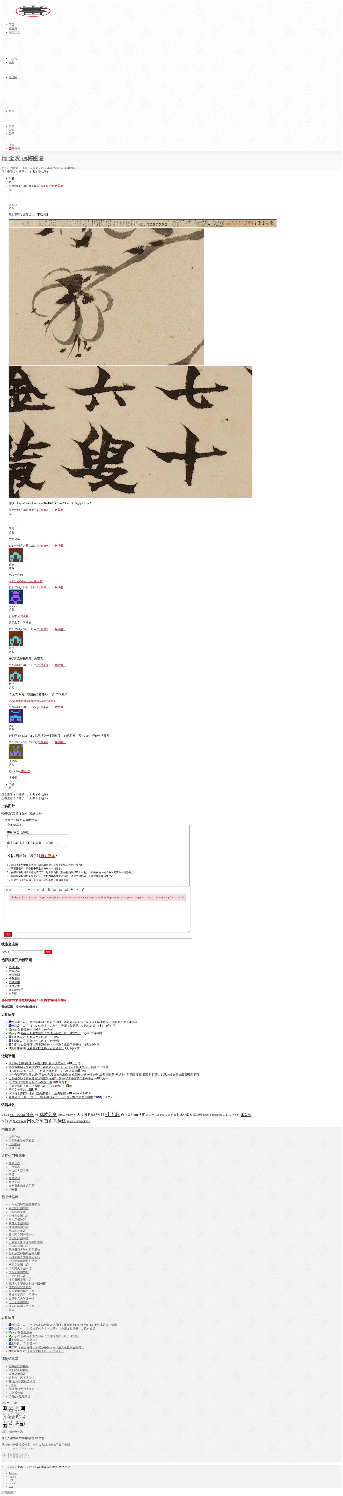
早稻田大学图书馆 (20, 1268)
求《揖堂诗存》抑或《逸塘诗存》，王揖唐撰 (37, 1093)
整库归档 (196, 1115)
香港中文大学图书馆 (21, 1298)
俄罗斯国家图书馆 (20, 1279)
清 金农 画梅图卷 (22, 158)
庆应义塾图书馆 (19, 1264)
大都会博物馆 (17, 1373)
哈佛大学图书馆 (19, 1215)
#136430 (23, 616)
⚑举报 (60, 185)
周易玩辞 (14, 1163)
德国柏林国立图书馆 (21, 1306)
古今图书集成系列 (90, 1115)
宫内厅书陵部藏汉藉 (158, 1114)
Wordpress (43, 1466)
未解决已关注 (231, 1114)
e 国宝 (12, 1385)
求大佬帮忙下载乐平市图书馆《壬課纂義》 (36, 1085)
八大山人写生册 (19, 1170)
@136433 (42, 665)
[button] (15, 889)
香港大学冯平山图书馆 (23, 1294)
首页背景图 (55, 1120)
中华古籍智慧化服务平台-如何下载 (30, 1082)
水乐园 (13, 993)
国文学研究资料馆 (20, 1287)
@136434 (42, 707)
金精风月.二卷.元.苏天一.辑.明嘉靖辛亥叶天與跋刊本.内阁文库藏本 (51, 1097)
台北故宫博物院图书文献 (24, 1253)
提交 (8, 934)
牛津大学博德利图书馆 (23, 1260)
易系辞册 (14, 1178)
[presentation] (15, 889)
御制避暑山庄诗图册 (21, 1185)
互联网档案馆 (17, 1230)
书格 (20, 1466)
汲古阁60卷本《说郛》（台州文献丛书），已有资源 (62, 1025)
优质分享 (48, 1114)
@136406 (42, 185)
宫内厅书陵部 (17, 1219)
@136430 (42, 545)
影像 (173, 1114)
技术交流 (14, 986)
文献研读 (14, 967)
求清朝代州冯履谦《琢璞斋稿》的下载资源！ (37, 1063)
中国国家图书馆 (19, 1208)
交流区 (34, 167)
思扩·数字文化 (61, 1466)
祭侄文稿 (14, 1182)
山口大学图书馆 (19, 1302)
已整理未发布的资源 (21, 1140)
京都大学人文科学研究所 (24, 1257)
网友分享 (35, 1121)
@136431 (42, 587)
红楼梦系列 (19, 1121)
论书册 (13, 1189)
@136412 (42, 509)
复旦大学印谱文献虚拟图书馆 (27, 1283)
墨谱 (11, 1174)
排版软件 (26, 1029)
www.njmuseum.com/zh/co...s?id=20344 (32, 700)
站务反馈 (14, 978)
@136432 (42, 629)
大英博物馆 (16, 1392)
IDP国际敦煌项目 (19, 1396)
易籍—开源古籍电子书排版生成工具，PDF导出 (51, 1033)
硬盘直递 (14, 1148)
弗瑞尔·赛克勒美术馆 (22, 1381)
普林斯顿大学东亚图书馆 (24, 1249)
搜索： (5, 951)
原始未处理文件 (66, 1115)
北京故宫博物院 (19, 1366)
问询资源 (14, 974)
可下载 (112, 1114)
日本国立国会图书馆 (21, 1234)
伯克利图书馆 (17, 1275)
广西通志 (14, 1166)
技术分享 (183, 1115)
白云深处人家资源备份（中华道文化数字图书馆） (52, 1044)
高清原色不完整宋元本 (78, 1121)
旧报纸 (206, 1115)
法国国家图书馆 (19, 1238)
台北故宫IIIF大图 (133, 1115)
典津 (11, 1309)
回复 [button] (51, 185)
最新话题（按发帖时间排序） (20, 1006)
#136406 (25, 771)
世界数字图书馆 (19, 1227)
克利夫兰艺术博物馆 (21, 1377)
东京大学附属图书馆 (21, 1291)
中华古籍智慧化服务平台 (24, 1204)
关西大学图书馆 (19, 1272)
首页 (25, 167)
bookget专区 (16, 989)
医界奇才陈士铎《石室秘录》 (45, 1048)
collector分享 (22, 1114)
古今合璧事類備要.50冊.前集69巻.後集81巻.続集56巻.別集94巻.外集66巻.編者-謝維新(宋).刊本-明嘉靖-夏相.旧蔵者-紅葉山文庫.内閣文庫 (93, 1074)
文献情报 (14, 982)
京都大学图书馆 (19, 1223)
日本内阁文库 (17, 1212)
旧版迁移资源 (216, 1115)
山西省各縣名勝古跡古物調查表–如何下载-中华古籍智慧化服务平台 (51, 1078)
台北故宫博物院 (19, 1370)
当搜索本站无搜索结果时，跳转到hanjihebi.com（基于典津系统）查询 (73, 1022)
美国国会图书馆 (19, 1245)
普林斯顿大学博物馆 (21, 1388)
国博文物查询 (17, 1089)
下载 (37, 1115)
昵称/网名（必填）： (20, 832)
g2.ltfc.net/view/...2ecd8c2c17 (26, 581)
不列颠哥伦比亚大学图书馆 (26, 1242)
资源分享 (46, 167)
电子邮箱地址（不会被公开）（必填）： (33, 842)
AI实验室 (5, 1115)
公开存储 (14, 1136)
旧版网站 (14, 1144)
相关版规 (47, 856)
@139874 (42, 742)
